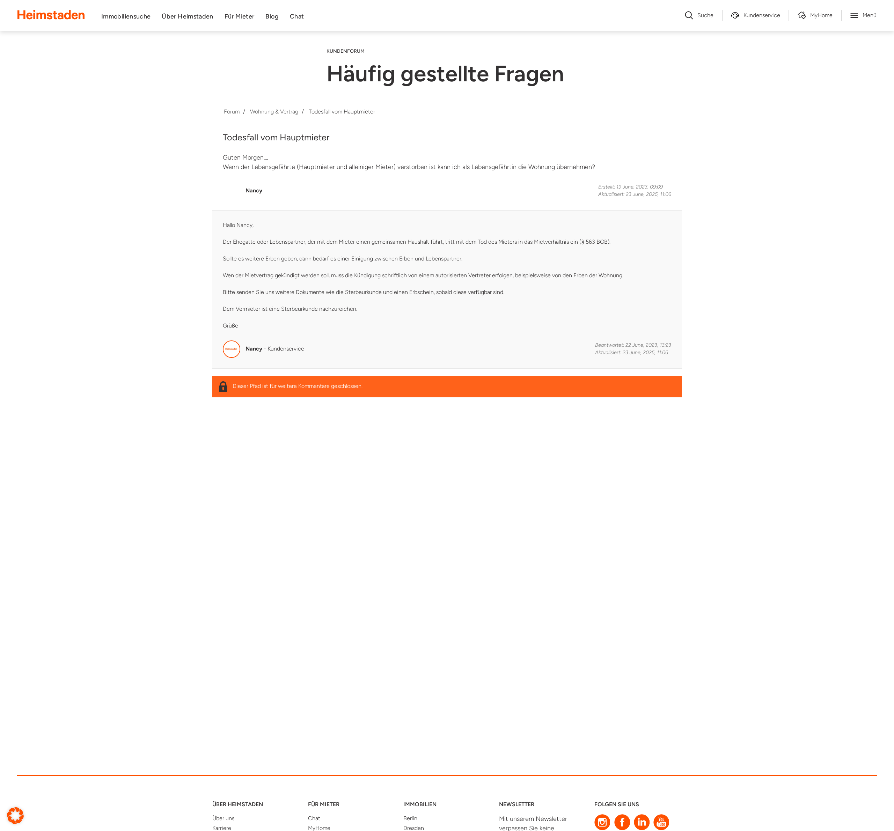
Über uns (223, 818)
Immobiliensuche (126, 16)
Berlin (410, 818)
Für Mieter (240, 16)
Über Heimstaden (187, 16)
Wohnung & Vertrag (274, 111)
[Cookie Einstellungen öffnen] (15, 815)
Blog (271, 16)
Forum (232, 111)
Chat (297, 16)
